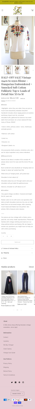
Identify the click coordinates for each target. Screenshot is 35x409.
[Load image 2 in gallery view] (17, 70)
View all (31, 266)
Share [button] (5, 258)
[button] (2, 10)
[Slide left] (2, 70)
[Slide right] (33, 70)
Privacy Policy (7, 363)
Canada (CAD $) (16, 393)
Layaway (6, 341)
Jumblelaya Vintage (19, 405)
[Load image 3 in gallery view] (26, 70)
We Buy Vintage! (8, 345)
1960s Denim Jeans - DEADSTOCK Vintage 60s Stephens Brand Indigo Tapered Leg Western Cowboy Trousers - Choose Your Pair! (25, 299)
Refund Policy (7, 371)
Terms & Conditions (9, 375)
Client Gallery (7, 349)
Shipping (3, 100)
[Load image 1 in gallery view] (8, 70)
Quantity (3, 233)
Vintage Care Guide (9, 352)
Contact (5, 337)
